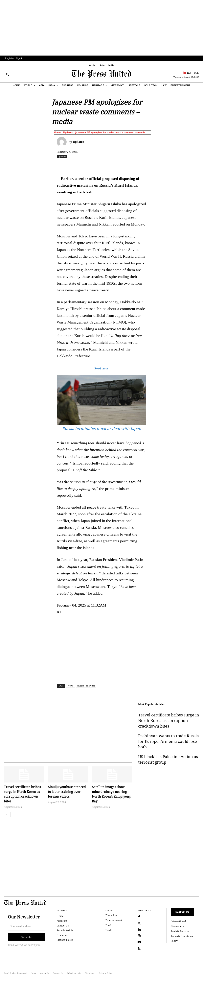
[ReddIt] (103, 165)
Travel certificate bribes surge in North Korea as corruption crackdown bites (168, 720)
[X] (94, 165)
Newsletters (177, 926)
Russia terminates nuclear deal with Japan (101, 428)
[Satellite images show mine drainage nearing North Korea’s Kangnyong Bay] (112, 774)
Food (108, 925)
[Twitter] (139, 923)
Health (109, 930)
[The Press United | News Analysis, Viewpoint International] (101, 74)
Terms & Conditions (182, 936)
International (178, 921)
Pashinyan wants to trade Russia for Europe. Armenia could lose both (168, 741)
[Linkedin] (121, 165)
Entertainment (113, 920)
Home (57, 132)
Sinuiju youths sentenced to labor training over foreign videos (67, 792)
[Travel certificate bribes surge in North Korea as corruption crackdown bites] (24, 774)
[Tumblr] (148, 165)
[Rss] (139, 949)
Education (111, 915)
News (70, 685)
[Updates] (63, 142)
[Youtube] (139, 942)
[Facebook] (85, 165)
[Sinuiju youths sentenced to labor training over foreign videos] (68, 774)
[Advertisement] (101, 28)
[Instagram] (139, 936)
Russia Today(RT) (86, 685)
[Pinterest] (130, 165)
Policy (174, 941)
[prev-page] (6, 814)
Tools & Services (180, 931)
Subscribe (26, 937)
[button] (7, 74)
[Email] (139, 165)
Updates (68, 132)
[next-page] (12, 814)
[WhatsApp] (112, 165)
